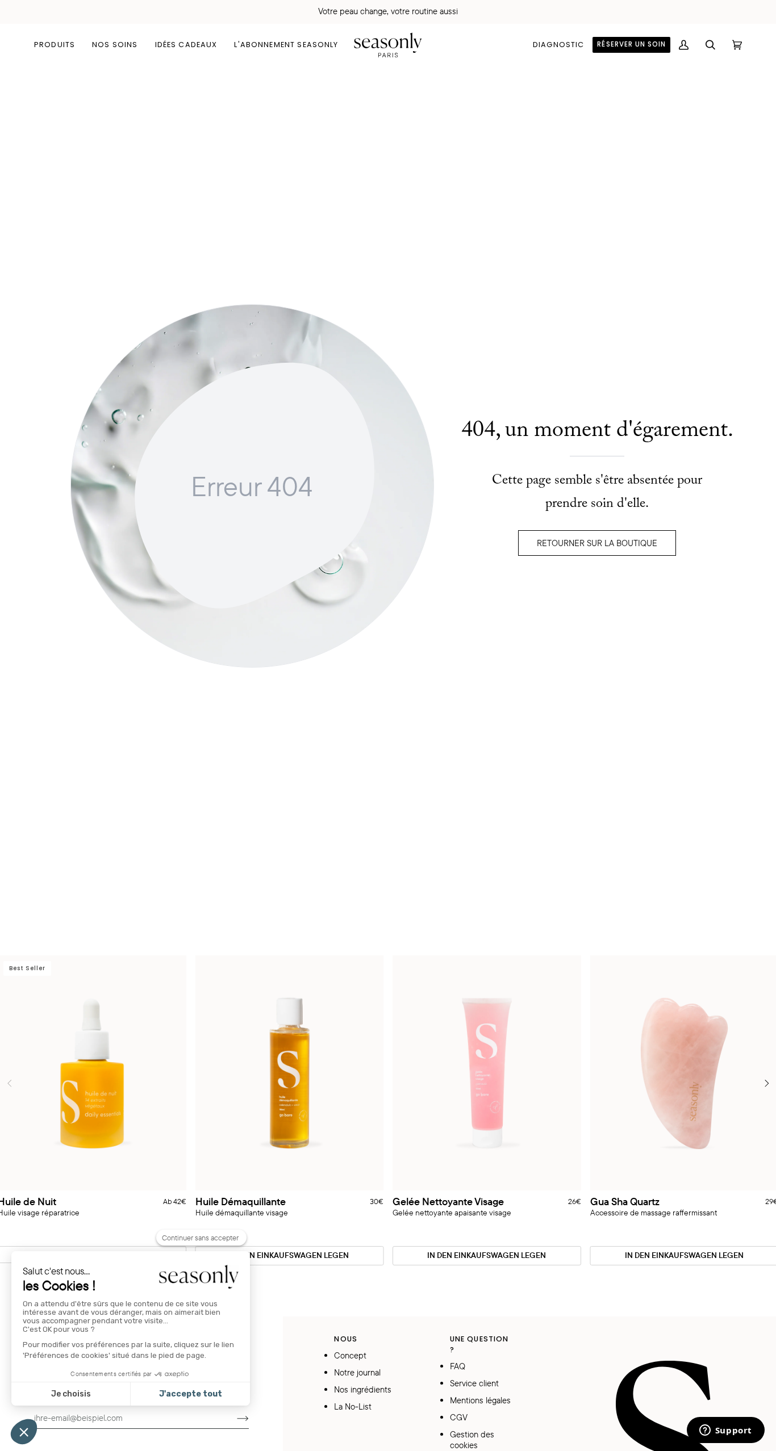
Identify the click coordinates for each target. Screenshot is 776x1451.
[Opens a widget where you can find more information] (725, 1431)
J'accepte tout (190, 1394)
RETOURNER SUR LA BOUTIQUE (597, 543)
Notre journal (357, 1372)
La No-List (353, 1406)
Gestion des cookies (472, 1439)
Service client (474, 1383)
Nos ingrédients (362, 1389)
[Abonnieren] (234, 1417)
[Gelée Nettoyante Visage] (487, 1072)
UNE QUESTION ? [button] (479, 1344)
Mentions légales (480, 1400)
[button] (59, 45)
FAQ (457, 1366)
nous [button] (345, 1339)
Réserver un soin (631, 44)
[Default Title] (289, 1072)
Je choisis (71, 1394)
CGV (459, 1417)
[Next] (766, 1083)
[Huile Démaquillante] (289, 1072)
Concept (350, 1355)
